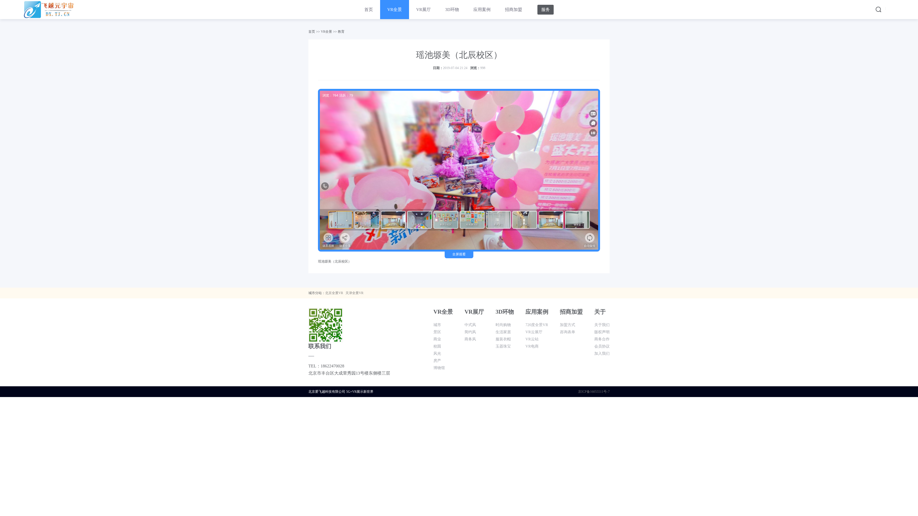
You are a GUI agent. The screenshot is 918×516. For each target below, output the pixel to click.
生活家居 (503, 332)
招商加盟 (513, 9)
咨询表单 (567, 332)
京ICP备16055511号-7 (594, 391)
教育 (341, 31)
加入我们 (602, 353)
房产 (437, 361)
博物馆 (439, 368)
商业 (437, 339)
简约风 (470, 332)
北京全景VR (334, 293)
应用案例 (482, 9)
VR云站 (532, 339)
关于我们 (602, 325)
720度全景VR (536, 325)
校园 (437, 346)
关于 (600, 312)
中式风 (470, 325)
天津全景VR (354, 293)
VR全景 (394, 9)
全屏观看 (459, 254)
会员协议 (602, 346)
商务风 (470, 339)
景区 (437, 332)
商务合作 (602, 339)
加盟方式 (567, 325)
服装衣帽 (503, 339)
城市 (437, 325)
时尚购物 (503, 325)
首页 (368, 9)
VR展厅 (423, 9)
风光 (437, 353)
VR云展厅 (533, 332)
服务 (545, 9)
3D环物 (452, 9)
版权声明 (602, 332)
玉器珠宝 (503, 346)
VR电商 (532, 346)
